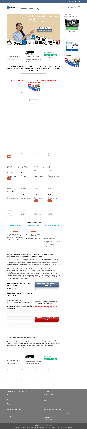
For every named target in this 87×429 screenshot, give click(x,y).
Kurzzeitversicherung (27, 8)
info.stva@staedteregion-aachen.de (23, 302)
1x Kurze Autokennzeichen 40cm (53, 168)
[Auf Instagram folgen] (76, 1)
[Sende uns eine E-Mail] (79, 1)
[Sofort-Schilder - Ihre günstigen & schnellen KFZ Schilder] (13, 7)
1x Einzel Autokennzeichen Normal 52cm (26, 168)
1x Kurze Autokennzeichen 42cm (39, 190)
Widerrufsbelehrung (48, 419)
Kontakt (9, 413)
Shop (67, 1)
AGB (45, 416)
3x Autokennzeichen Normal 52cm (40, 212)
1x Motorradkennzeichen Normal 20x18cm (26, 190)
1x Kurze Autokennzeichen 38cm (39, 168)
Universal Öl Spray (11, 189)
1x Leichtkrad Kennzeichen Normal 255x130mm (53, 190)
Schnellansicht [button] (13, 149)
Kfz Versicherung (44, 6)
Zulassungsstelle (34, 6)
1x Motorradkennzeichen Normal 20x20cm (26, 212)
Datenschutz (47, 417)
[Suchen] (38, 9)
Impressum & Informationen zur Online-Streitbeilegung (56, 413)
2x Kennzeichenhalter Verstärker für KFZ (52, 212)
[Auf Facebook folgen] (75, 1)
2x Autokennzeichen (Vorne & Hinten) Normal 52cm (21, 143)
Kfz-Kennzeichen (25, 6)
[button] (71, 1)
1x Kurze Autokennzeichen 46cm (12, 212)
